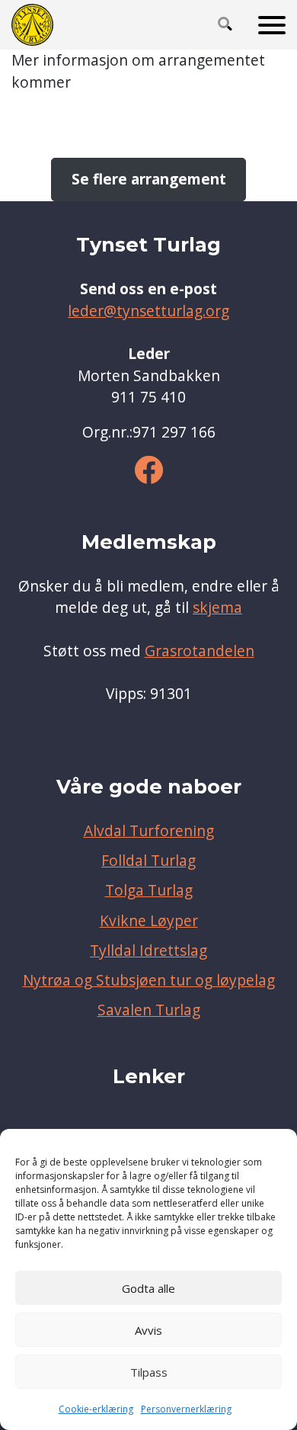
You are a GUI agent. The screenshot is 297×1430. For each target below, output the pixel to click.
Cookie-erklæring (96, 1409)
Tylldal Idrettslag (148, 950)
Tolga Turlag (149, 890)
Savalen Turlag (148, 1010)
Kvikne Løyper (149, 921)
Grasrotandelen (199, 651)
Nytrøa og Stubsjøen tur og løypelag (149, 980)
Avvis (148, 1330)
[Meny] (272, 25)
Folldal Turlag (148, 861)
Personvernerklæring (186, 1409)
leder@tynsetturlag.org (148, 311)
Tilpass (149, 1372)
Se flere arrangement (149, 179)
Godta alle (148, 1288)
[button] (225, 25)
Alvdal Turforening (149, 831)
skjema (217, 607)
